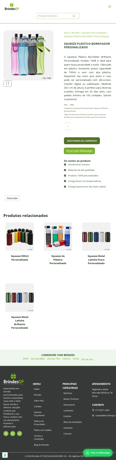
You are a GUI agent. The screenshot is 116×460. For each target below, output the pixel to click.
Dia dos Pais (53, 358)
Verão (76, 358)
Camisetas (68, 410)
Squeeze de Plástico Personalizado (58, 259)
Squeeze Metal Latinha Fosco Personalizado (96, 259)
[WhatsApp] (12, 433)
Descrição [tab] (12, 198)
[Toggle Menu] (110, 6)
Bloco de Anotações (73, 422)
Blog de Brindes (41, 444)
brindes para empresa (96, 114)
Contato (37, 406)
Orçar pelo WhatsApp (79, 151)
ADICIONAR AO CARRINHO (82, 140)
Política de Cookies (42, 430)
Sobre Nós (39, 400)
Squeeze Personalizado (83, 108)
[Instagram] (5, 433)
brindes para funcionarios (95, 117)
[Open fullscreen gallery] (7, 83)
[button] (79, 151)
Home (36, 389)
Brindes (37, 394)
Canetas (67, 416)
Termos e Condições (39, 437)
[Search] (74, 16)
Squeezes (68, 427)
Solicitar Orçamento (39, 414)
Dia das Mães (38, 358)
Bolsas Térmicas (71, 399)
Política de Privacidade (39, 423)
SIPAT (26, 358)
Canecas (67, 433)
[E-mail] (19, 433)
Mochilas (68, 393)
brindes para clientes (77, 114)
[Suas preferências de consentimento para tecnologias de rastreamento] (5, 455)
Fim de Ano (87, 359)
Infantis (66, 358)
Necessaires (69, 404)
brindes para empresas (73, 117)
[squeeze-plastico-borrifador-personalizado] (28, 55)
